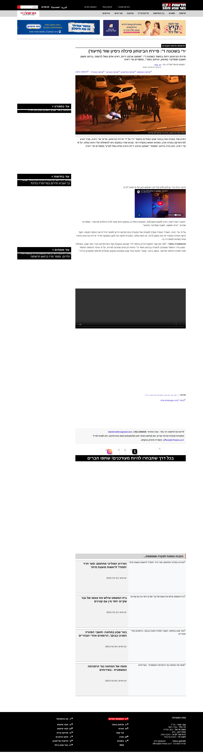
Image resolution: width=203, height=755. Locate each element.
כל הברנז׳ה (143, 13)
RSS (122, 731)
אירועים (106, 13)
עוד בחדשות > (60, 176)
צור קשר (120, 719)
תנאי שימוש (62, 711)
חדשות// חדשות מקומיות (173, 46)
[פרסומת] (144, 28)
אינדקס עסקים (124, 7)
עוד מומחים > (60, 249)
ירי (178, 395)
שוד (172, 395)
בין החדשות (158, 13)
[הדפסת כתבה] (82, 71)
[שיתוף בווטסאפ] (144, 72)
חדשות (182, 13)
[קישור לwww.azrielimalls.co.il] (130, 405)
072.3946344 (160, 727)
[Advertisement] (130, 351)
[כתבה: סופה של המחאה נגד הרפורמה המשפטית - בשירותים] (157, 666)
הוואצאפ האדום (90, 7)
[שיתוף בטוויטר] (113, 72)
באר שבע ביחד (61, 731)
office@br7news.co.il (162, 730)
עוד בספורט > (60, 106)
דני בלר (147, 395)
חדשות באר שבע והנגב (156, 395)
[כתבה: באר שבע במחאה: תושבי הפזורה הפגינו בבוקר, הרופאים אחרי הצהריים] (157, 632)
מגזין (121, 723)
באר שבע (167, 395)
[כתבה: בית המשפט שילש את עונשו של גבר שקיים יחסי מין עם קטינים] (157, 598)
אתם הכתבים (62, 723)
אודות (121, 715)
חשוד (175, 395)
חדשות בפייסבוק (60, 727)
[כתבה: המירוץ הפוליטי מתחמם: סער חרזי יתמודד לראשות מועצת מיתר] (157, 563)
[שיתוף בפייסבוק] (128, 72)
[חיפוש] (18, 7)
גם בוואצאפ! (62, 705)
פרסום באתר (107, 7)
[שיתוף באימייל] (98, 72)
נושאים (120, 727)
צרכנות (130, 13)
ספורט (172, 13)
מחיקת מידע (62, 719)
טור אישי (118, 13)
